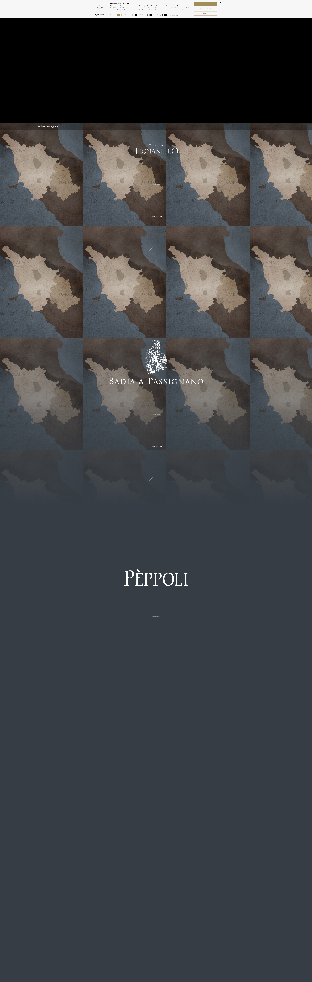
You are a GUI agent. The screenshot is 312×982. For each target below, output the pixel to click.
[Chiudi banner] (220, 2)
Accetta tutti (205, 4)
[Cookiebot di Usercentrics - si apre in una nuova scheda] (99, 15)
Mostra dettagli (174, 15)
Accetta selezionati (205, 8)
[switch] (134, 15)
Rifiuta (205, 13)
